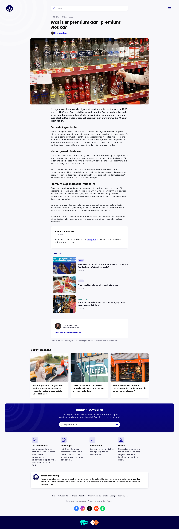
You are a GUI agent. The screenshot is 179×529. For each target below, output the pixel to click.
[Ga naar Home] (9, 8)
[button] (169, 8)
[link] (68, 332)
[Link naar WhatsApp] (102, 508)
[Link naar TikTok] (89, 508)
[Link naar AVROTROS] (84, 522)
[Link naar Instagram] (82, 508)
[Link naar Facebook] (76, 508)
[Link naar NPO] (94, 522)
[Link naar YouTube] (96, 508)
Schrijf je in (91, 239)
